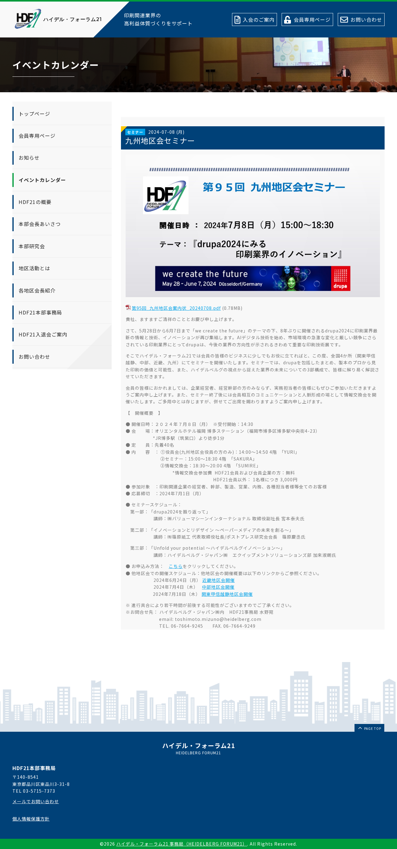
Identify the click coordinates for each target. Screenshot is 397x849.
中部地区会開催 (218, 587)
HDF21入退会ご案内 (43, 334)
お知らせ (29, 157)
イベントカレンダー (42, 180)
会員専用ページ (37, 135)
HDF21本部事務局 (40, 312)
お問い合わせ (34, 356)
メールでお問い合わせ (35, 801)
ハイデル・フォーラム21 (72, 19)
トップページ (34, 113)
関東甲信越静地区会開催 (227, 594)
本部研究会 (32, 246)
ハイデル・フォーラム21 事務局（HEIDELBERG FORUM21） (181, 844)
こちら (176, 566)
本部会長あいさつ (40, 223)
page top (372, 728)
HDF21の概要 (35, 202)
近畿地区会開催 (218, 580)
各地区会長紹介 (37, 290)
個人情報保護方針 (31, 819)
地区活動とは (34, 268)
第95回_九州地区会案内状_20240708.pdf (176, 308)
